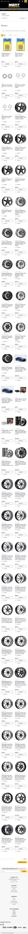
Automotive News (14, 901)
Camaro (14, 913)
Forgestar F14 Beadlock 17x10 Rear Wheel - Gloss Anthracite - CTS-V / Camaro (20, 243)
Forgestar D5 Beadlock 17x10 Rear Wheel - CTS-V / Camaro (7, 149)
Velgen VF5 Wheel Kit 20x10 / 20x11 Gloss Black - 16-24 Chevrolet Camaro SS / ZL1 (20, 432)
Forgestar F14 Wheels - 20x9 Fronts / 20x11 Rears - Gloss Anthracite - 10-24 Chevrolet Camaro (20, 369)
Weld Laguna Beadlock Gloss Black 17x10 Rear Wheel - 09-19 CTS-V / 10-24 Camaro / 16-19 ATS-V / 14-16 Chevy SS (20, 683)
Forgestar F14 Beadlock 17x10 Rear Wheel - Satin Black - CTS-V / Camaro (7, 274)
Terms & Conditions (14, 891)
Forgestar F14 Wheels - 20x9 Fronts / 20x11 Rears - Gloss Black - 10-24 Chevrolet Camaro (7, 400)
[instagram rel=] (3, 924)
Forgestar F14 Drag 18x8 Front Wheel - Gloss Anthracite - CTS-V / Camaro (20, 337)
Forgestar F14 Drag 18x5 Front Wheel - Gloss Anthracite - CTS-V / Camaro (20, 306)
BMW (14, 910)
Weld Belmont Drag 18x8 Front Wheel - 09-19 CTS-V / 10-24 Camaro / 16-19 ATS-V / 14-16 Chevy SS (20, 589)
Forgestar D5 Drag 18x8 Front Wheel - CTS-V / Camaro (7, 212)
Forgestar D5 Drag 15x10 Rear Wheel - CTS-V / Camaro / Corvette (20, 149)
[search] (20, 1)
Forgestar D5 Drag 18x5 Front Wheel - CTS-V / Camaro (20, 180)
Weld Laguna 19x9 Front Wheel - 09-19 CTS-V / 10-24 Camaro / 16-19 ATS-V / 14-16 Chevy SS (20, 620)
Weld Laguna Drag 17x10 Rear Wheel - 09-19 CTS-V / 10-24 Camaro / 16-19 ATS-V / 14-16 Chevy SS (20, 714)
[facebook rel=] (1, 924)
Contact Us (14, 904)
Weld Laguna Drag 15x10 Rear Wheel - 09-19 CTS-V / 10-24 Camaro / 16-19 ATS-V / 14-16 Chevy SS (7, 714)
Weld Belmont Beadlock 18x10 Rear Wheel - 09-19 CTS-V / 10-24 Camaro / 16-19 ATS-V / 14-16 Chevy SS (7, 526)
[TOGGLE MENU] (2, 1)
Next (25, 859)
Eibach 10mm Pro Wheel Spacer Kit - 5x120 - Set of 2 (7, 86)
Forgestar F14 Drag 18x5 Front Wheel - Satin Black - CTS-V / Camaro (7, 337)
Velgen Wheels (17, 428)
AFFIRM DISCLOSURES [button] (14, 881)
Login (12, 890)
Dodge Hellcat (14, 916)
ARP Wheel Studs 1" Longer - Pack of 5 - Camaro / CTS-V (19, 55)
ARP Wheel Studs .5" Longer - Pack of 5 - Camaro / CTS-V (6, 55)
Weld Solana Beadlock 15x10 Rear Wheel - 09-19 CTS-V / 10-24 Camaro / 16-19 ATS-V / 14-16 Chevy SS (7, 840)
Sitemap (12, 932)
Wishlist (14, 888)
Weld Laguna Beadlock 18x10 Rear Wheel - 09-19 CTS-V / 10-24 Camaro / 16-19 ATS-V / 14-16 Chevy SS (7, 683)
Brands (14, 899)
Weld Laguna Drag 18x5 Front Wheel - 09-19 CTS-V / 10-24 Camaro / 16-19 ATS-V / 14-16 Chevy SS (20, 746)
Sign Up (15, 890)
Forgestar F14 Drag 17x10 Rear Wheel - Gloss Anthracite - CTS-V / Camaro (20, 275)
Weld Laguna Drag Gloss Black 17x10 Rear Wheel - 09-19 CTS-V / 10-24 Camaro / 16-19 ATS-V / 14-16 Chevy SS (20, 777)
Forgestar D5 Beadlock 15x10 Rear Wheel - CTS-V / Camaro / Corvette (20, 117)
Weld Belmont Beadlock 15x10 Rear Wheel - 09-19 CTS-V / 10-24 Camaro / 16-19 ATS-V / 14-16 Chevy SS (7, 495)
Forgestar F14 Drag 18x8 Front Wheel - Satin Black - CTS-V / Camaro (7, 368)
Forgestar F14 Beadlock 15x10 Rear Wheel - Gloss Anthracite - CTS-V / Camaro (20, 212)
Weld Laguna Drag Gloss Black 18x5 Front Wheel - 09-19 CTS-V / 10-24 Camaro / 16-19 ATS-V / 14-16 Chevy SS (7, 809)
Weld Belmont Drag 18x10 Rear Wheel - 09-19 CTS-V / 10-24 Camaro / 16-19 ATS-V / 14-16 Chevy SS (20, 557)
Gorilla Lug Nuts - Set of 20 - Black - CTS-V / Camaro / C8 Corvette (20, 400)
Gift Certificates (14, 887)
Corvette (14, 914)
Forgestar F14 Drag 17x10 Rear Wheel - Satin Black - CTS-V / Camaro (7, 306)
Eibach (3, 83)
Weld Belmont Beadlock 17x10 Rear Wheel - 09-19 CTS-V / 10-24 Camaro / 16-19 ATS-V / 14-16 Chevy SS (20, 495)
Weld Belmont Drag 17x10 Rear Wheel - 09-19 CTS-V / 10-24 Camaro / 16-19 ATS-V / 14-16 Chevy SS (7, 557)
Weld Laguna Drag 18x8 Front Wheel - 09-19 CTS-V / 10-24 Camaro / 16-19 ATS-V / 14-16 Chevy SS (7, 777)
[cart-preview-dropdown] (25, 1)
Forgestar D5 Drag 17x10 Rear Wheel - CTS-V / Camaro (7, 180)
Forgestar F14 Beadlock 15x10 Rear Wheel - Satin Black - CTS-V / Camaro (7, 243)
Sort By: (10, 35)
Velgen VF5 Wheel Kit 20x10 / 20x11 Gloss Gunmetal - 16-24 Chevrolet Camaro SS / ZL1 (7, 463)
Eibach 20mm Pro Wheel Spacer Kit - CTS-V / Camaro (7, 117)
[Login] (22, 1)
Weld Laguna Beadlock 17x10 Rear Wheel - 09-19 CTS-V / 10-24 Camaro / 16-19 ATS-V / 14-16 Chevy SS (20, 652)
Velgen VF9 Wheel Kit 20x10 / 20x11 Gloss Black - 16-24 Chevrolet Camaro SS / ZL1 (20, 463)
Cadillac (14, 912)
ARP (2, 52)
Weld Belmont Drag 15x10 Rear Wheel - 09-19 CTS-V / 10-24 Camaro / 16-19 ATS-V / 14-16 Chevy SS (20, 526)
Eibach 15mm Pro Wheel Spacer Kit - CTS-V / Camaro (20, 86)
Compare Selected (22, 862)
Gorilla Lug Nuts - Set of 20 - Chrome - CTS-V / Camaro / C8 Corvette (7, 431)
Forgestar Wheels (18, 114)
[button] (14, 18)
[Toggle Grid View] (2, 35)
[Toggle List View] (5, 35)
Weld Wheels (4, 491)
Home (14, 898)
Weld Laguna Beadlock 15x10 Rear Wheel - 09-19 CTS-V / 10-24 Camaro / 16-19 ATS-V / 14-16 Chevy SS (7, 652)
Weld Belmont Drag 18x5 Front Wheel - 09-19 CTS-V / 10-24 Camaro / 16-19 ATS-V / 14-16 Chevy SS (7, 589)
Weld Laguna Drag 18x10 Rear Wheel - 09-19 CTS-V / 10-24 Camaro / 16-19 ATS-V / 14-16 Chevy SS (7, 746)
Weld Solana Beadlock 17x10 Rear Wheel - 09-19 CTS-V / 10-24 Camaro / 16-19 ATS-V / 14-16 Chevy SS (20, 840)
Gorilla (16, 397)
